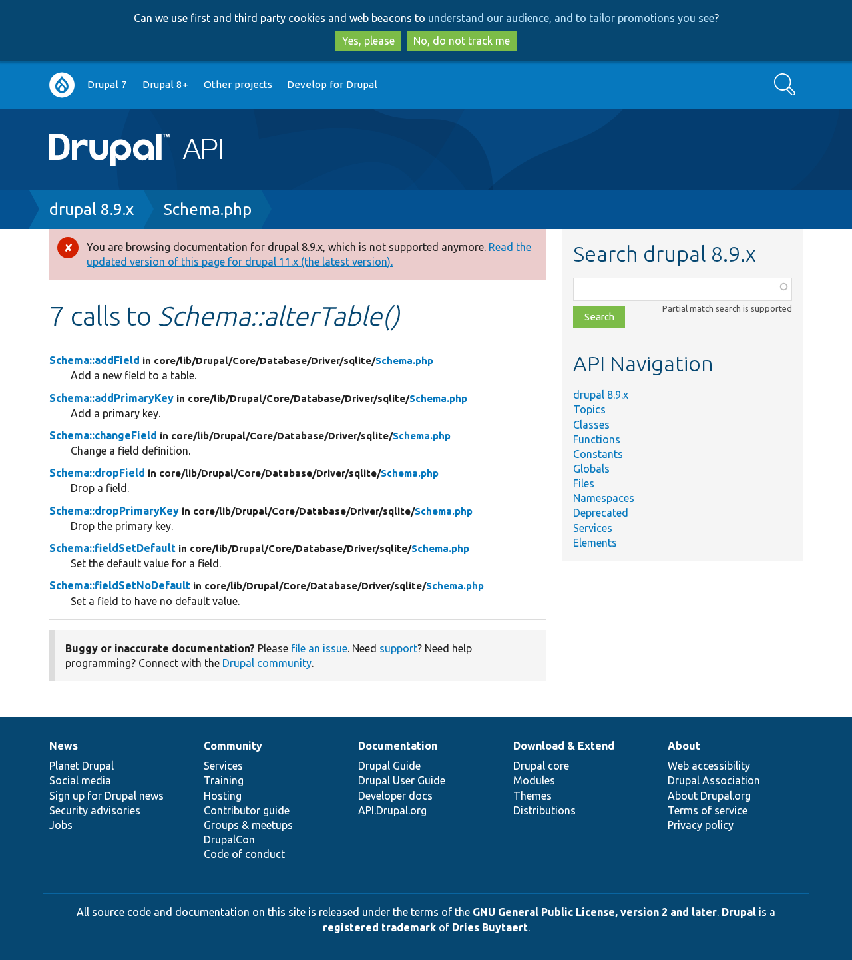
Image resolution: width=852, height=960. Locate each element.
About (684, 746)
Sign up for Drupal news (106, 796)
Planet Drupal (81, 766)
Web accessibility (709, 766)
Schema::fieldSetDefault (112, 548)
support (398, 648)
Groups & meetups (248, 825)
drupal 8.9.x (91, 209)
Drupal (739, 912)
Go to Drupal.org (62, 85)
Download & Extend (563, 746)
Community (233, 746)
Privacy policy (701, 825)
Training (224, 780)
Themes (532, 796)
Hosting (223, 796)
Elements (595, 543)
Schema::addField (94, 360)
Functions (596, 439)
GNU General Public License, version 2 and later (595, 912)
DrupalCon (229, 839)
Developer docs (395, 796)
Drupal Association (714, 780)
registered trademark (379, 927)
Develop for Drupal (332, 84)
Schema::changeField (103, 435)
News (63, 746)
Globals (591, 469)
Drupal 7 (107, 84)
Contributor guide (247, 810)
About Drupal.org (709, 796)
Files (583, 483)
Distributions (544, 810)
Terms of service (707, 810)
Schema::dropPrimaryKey (114, 511)
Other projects (238, 84)
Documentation (397, 746)
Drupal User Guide (401, 780)
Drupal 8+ (165, 84)
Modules (534, 780)
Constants (598, 454)
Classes (591, 425)
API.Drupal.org (392, 810)
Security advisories (94, 810)
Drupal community (267, 663)
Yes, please (368, 41)
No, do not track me (461, 41)
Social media (80, 780)
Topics (589, 409)
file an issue (319, 648)
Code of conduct (244, 854)
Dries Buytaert (490, 927)
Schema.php (208, 209)
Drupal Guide (389, 766)
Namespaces (603, 498)
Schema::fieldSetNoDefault (119, 585)
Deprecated (600, 513)
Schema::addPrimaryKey (111, 398)
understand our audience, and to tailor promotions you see (571, 18)
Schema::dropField (97, 473)
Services (592, 528)
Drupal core (541, 766)
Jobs (61, 825)
